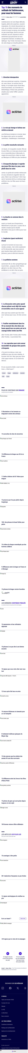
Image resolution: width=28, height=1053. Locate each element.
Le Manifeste (4, 1013)
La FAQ (3, 1009)
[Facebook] (10, 988)
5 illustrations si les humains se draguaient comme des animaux (10, 412)
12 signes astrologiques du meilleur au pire (12, 897)
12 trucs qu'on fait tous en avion (11, 691)
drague (9, 373)
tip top (8, 376)
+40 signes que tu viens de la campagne (13, 939)
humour (3, 373)
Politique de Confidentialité (7, 1028)
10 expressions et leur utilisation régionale (11, 625)
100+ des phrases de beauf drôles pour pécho (12, 523)
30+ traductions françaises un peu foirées (13, 876)
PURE (8, 592)
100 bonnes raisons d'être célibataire (12, 824)
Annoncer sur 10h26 (6, 1039)
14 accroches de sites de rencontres (12, 434)
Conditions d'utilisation (7, 1024)
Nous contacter (5, 1016)
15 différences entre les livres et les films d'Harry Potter (13, 779)
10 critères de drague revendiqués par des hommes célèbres (13, 545)
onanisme (22, 373)
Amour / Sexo (9, 17)
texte (3, 376)
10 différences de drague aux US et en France (12, 455)
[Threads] (25, 988)
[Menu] (2, 2)
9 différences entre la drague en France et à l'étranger (13, 568)
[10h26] (14, 2)
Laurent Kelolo (23, 17)
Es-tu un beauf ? (6, 919)
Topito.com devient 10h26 (7, 999)
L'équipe (3, 1006)
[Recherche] (25, 2)
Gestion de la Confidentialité (8, 1031)
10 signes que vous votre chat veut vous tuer (13, 670)
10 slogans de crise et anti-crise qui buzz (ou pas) (8, 958)
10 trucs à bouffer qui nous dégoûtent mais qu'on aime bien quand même (20, 959)
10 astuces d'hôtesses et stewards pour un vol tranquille (13, 712)
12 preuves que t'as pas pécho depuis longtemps (12, 501)
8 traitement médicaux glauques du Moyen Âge (11, 735)
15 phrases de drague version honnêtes (13, 589)
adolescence (15, 373)
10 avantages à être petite (9, 856)
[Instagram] (2, 988)
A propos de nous (5, 1003)
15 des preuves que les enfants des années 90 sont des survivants (11, 757)
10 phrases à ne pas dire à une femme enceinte (12, 648)
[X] (18, 988)
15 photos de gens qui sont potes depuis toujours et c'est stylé (13, 802)
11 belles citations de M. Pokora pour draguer (12, 477)
